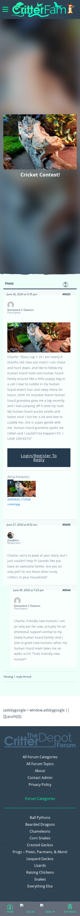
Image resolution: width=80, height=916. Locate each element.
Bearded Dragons (40, 824)
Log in (30, 911)
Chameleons (40, 831)
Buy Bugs (70, 911)
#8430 (66, 525)
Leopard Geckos (40, 859)
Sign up (50, 911)
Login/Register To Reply (39, 457)
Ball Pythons (40, 817)
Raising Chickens (40, 872)
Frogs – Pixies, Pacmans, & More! (40, 852)
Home (10, 911)
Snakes (40, 879)
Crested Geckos (40, 845)
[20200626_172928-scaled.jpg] (21, 489)
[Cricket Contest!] (38, 351)
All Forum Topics (40, 764)
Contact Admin (40, 777)
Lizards (40, 865)
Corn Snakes (40, 838)
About (40, 770)
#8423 (66, 294)
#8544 (66, 590)
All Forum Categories (40, 757)
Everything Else (40, 886)
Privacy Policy (40, 784)
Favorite (65, 284)
